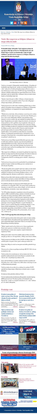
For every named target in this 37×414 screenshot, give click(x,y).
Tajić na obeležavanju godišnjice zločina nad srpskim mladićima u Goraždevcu (7, 313)
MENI (3, 28)
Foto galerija (4, 377)
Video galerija (4, 362)
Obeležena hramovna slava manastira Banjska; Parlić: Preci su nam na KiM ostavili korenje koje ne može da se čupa (27, 298)
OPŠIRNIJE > (15, 306)
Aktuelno (8, 32)
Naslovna (3, 32)
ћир (20, 20)
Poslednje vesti (6, 289)
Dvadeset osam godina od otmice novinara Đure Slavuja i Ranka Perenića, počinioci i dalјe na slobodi (9, 297)
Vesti (13, 32)
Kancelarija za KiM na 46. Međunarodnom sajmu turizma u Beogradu (26, 380)
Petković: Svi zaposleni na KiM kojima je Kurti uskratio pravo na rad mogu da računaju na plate (27, 366)
